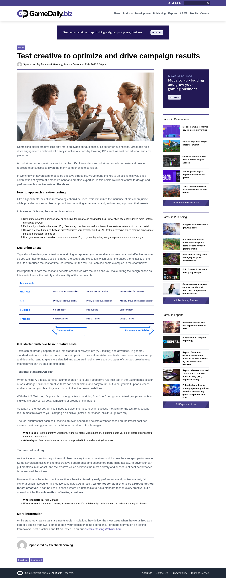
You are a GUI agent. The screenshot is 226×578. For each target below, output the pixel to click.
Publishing (159, 13)
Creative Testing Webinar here (103, 529)
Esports (172, 13)
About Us (147, 573)
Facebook (23, 560)
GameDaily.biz (33, 573)
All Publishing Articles (186, 300)
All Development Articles (185, 202)
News (117, 13)
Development (143, 13)
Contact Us (162, 573)
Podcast (128, 13)
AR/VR (184, 13)
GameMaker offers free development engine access (194, 159)
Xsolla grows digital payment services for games (193, 174)
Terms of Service (200, 573)
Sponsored (36, 560)
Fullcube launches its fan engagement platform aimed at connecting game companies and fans (195, 391)
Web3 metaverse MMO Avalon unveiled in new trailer (194, 189)
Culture (204, 13)
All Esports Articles (186, 404)
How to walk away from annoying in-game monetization (194, 257)
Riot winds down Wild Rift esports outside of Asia (194, 325)
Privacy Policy (179, 573)
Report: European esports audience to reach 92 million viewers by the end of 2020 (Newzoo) (195, 358)
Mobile (194, 13)
